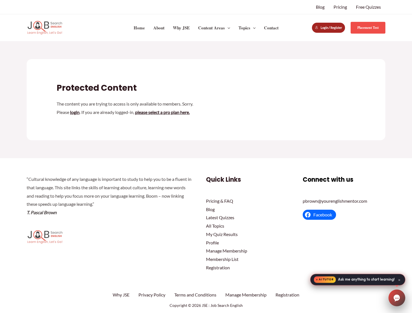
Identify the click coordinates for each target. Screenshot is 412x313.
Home (139, 28)
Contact (271, 28)
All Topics (215, 225)
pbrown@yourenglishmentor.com (335, 201)
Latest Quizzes (220, 217)
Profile (212, 242)
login (75, 112)
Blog (320, 7)
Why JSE (181, 28)
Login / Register (331, 27)
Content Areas (211, 28)
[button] (227, 27)
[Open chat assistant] (396, 297)
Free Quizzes (368, 7)
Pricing (340, 7)
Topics (244, 28)
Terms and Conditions (195, 294)
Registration (218, 267)
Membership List (222, 259)
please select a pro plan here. (162, 112)
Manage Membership (226, 250)
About (159, 28)
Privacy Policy (151, 294)
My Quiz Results (222, 234)
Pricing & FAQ (219, 201)
